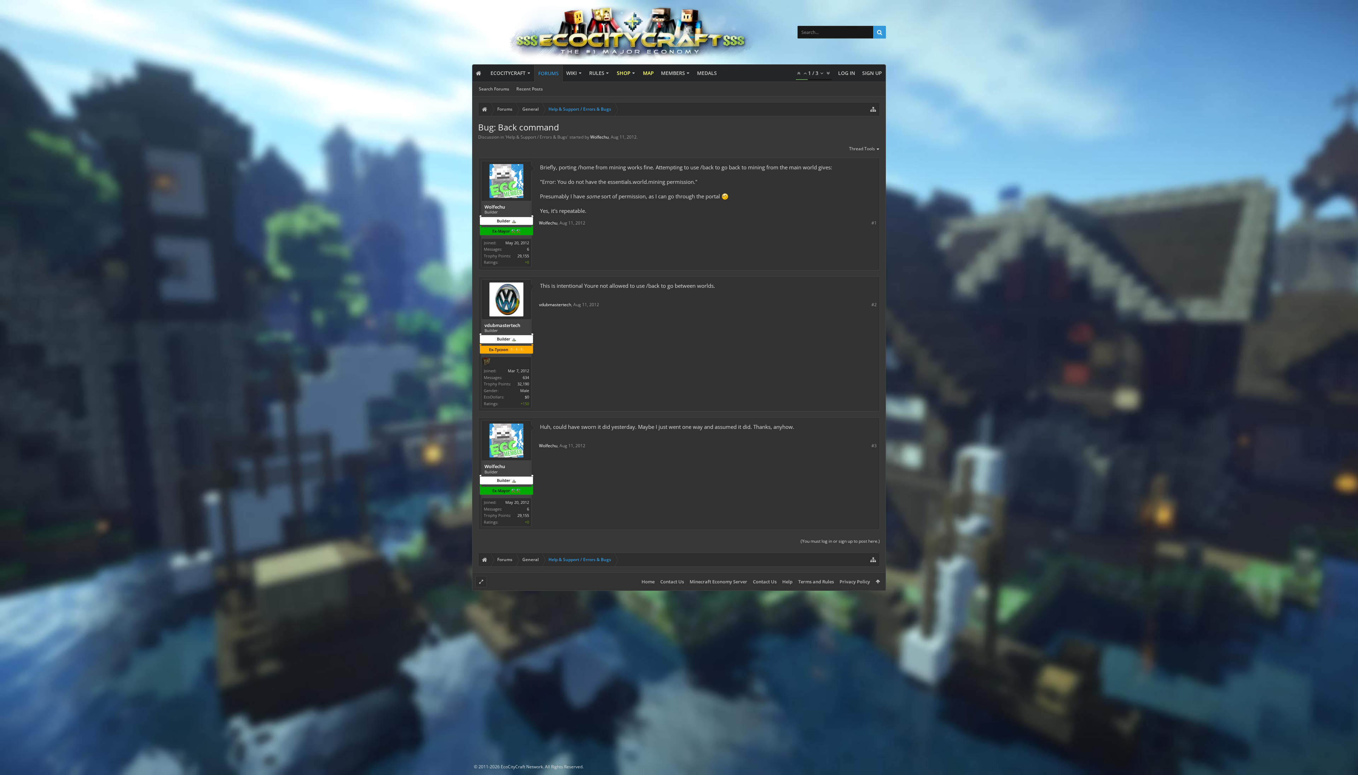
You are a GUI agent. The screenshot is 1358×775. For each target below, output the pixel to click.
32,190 (523, 383)
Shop (624, 73)
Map (648, 73)
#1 (874, 223)
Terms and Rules (816, 581)
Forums (548, 73)
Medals (707, 73)
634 (526, 377)
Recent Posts (529, 89)
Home (648, 581)
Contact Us (672, 581)
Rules (596, 73)
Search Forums (494, 89)
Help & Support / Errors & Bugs (536, 137)
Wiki (571, 73)
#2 (874, 304)
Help (787, 581)
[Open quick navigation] (873, 109)
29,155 (523, 255)
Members (673, 73)
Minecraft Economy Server (718, 581)
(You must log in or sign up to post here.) (840, 541)
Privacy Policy (855, 581)
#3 (874, 445)
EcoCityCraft (508, 73)
